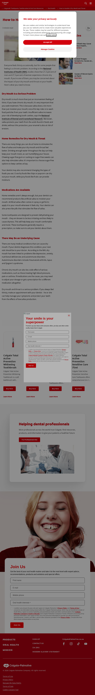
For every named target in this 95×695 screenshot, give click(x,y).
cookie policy (51, 35)
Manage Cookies (47, 49)
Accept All (47, 42)
